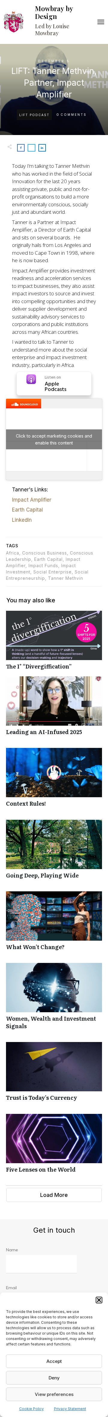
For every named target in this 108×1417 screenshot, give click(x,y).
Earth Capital (27, 510)
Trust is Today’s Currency (54, 1074)
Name (12, 1250)
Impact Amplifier (31, 500)
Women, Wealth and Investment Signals (54, 999)
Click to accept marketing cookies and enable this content (54, 439)
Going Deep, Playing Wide (54, 852)
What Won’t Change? (54, 924)
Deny (54, 1378)
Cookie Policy (31, 1408)
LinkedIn (22, 520)
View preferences (54, 1394)
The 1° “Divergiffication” (54, 643)
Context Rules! (54, 780)
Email (11, 1287)
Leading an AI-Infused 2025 (54, 709)
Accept (54, 1361)
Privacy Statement (70, 1408)
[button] (99, 1300)
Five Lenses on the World (54, 1146)
